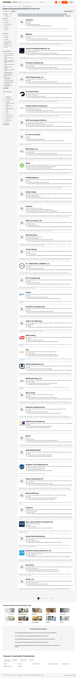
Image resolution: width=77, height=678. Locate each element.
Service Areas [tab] (31, 659)
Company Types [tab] (7, 659)
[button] (3, 20)
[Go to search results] (14, 94)
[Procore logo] (7, 2)
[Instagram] (71, 675)
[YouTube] (73, 675)
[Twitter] (69, 675)
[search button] (56, 2)
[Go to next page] (53, 598)
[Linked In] (64, 675)
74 (51, 598)
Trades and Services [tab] (23, 659)
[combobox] (48, 2)
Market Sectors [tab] (15, 659)
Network (15, 2)
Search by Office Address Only (7, 15)
